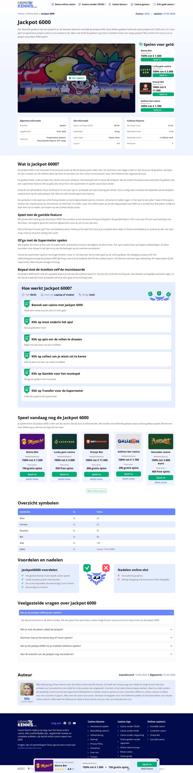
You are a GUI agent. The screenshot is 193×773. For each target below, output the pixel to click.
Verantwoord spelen (99, 726)
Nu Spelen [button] (78, 78)
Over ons (94, 752)
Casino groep (126, 756)
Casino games (141, 4)
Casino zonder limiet (129, 730)
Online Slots (32, 13)
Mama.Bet (32, 452)
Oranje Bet (96, 452)
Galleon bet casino (129, 451)
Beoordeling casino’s (99, 730)
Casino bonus (119, 4)
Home (21, 13)
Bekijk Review (147, 768)
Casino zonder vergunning (132, 735)
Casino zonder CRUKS (93, 4)
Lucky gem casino (64, 452)
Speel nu (157, 59)
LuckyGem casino (158, 730)
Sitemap (94, 739)
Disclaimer (95, 748)
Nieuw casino (126, 751)
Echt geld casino (165, 4)
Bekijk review (32, 479)
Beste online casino (65, 4)
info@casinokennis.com (29, 748)
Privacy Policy (96, 743)
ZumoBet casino (157, 726)
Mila (27, 698)
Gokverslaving (96, 735)
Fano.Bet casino (157, 739)
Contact (93, 756)
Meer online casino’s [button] (97, 491)
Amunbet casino (160, 452)
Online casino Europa (130, 747)
